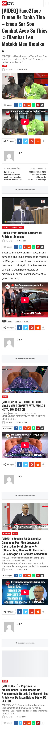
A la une (5, 228)
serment (26, 321)
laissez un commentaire (26, 190)
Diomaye (10, 321)
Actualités (13, 228)
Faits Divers (7, 534)
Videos (4, 66)
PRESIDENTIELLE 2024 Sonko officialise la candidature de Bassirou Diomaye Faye (37, 176)
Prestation (18, 321)
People (21, 228)
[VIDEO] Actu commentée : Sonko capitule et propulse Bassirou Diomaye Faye (13, 176)
